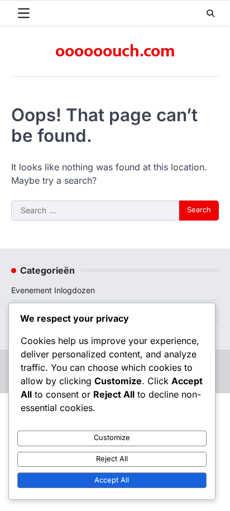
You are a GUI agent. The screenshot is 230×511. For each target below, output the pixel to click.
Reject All (112, 459)
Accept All (111, 480)
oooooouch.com (115, 51)
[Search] (210, 13)
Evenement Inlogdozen (53, 290)
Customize (112, 437)
